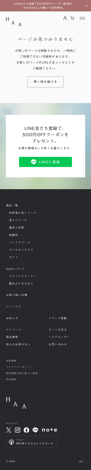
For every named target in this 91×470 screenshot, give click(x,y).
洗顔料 (13, 235)
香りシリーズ (18, 220)
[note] (49, 430)
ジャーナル (13, 306)
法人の (18, 344)
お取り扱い (17, 294)
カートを (57, 329)
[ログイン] (65, 18)
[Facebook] (26, 430)
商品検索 (12, 337)
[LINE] (35, 430)
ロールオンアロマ (21, 249)
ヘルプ (59, 337)
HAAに (15, 268)
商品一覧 (12, 205)
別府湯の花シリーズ (22, 212)
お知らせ (12, 318)
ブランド (23, 276)
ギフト (13, 257)
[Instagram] (17, 430)
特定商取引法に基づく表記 (22, 373)
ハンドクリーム (19, 242)
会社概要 (11, 361)
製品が (21, 283)
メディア (57, 318)
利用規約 (11, 379)
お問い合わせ (57, 344)
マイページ (13, 329)
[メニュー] (82, 18)
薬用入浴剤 (16, 227)
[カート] (72, 18)
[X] (8, 430)
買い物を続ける (46, 81)
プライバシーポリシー (19, 367)
